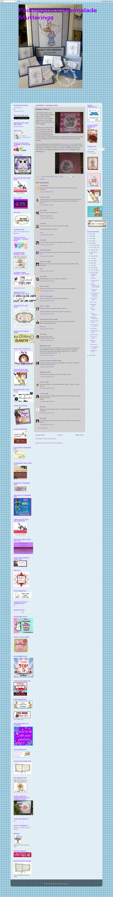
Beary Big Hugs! (93, 305)
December (94, 245)
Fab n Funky (66, 149)
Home (60, 435)
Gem (41, 240)
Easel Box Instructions (94, 317)
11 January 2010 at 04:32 (47, 355)
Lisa (41, 223)
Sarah (41, 276)
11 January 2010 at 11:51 (47, 376)
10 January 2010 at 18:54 (47, 314)
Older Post (79, 435)
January (93, 272)
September (94, 252)
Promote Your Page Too (19, 111)
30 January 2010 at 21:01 (47, 424)
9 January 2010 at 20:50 (46, 256)
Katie (41, 334)
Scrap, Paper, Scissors (67, 144)
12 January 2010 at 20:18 (47, 388)
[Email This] (68, 177)
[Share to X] (71, 177)
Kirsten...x (43, 306)
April (92, 265)
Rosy (41, 418)
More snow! (93, 344)
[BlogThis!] (69, 177)
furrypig (42, 185)
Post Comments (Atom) (49, 438)
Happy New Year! (93, 351)
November (94, 247)
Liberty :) (42, 382)
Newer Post (40, 435)
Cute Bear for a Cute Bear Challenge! (94, 294)
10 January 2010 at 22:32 (47, 340)
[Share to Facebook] (73, 177)
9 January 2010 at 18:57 (46, 218)
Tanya (41, 210)
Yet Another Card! (93, 299)
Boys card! (93, 302)
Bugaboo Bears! (92, 341)
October (93, 250)
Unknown (43, 286)
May (92, 263)
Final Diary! (93, 328)
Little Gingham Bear (18, 107)
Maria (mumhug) (45, 296)
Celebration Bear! (93, 275)
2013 (91, 236)
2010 (91, 243)
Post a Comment (42, 428)
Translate (93, 153)
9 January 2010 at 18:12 (46, 191)
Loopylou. (43, 197)
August (93, 256)
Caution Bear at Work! (94, 331)
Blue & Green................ (94, 310)
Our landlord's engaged (94, 347)
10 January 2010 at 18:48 (47, 300)
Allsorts (45, 129)
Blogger (66, 883)
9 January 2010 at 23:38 (46, 271)
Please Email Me (18, 126)
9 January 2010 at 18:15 (46, 205)
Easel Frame (94, 334)
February (93, 270)
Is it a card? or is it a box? (94, 325)
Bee (41, 406)
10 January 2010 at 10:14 (47, 291)
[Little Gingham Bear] (14, 109)
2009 (91, 355)
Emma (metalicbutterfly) (47, 319)
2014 (91, 234)
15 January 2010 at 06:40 (47, 401)
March (93, 267)
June (92, 260)
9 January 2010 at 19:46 (46, 244)
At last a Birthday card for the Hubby (94, 286)
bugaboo (42, 179)
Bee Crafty (43, 149)
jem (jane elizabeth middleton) (49, 360)
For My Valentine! (93, 314)
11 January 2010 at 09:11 (47, 366)
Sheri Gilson (43, 261)
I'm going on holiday (93, 290)
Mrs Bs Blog (43, 250)
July (92, 258)
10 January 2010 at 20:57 (47, 328)
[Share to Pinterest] (74, 177)
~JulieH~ (42, 393)
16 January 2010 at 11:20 (47, 413)
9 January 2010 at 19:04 (46, 234)
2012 (91, 238)
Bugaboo (42, 120)
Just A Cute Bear (93, 337)
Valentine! (93, 278)
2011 (90, 241)
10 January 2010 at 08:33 (47, 281)
